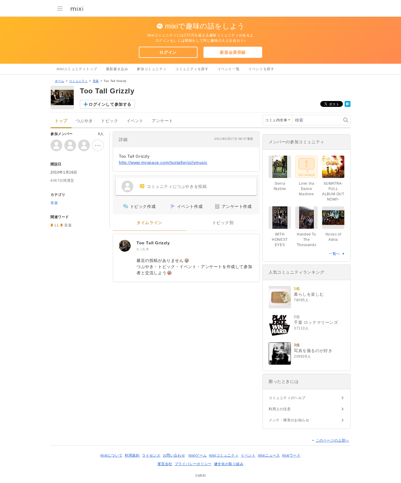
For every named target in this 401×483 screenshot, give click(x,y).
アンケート (162, 121)
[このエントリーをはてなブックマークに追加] (348, 106)
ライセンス (151, 455)
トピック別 (223, 223)
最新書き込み (117, 69)
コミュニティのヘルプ (287, 398)
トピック (109, 121)
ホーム (59, 81)
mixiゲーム (197, 455)
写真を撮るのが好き (313, 350)
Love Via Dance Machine (306, 188)
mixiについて (111, 455)
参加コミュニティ (151, 69)
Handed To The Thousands (306, 239)
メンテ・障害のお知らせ (289, 420)
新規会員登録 (233, 52)
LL (57, 225)
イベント (135, 121)
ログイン (167, 52)
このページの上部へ (332, 440)
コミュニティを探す (191, 69)
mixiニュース (269, 455)
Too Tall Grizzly (153, 242)
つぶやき (84, 121)
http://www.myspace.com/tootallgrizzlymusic (163, 162)
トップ (61, 121)
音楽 (96, 81)
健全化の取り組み (229, 464)
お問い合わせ (174, 455)
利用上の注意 (280, 409)
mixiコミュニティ (223, 455)
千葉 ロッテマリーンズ (316, 322)
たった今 (143, 249)
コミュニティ (78, 81)
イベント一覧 (229, 69)
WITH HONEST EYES (280, 239)
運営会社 (164, 464)
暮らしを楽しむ (309, 294)
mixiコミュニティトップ (77, 69)
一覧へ (334, 254)
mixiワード (291, 455)
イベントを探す (261, 69)
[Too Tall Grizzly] (125, 246)
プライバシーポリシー (193, 464)
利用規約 (132, 455)
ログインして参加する (110, 104)
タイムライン (149, 223)
